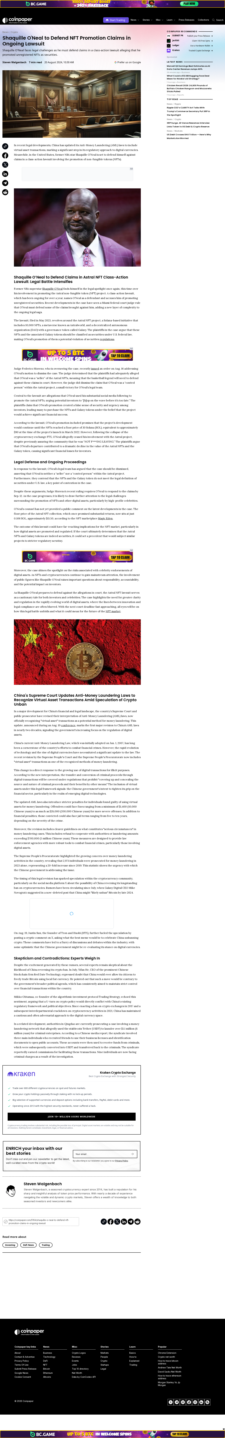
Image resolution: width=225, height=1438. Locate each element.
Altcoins (47, 1377)
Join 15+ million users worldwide (72, 1115)
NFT (45, 1364)
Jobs (74, 1364)
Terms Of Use (21, 1364)
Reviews (76, 1357)
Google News (21, 1373)
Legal (103, 1368)
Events (75, 1360)
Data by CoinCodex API (84, 1377)
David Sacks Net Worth (169, 1371)
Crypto (14, 32)
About (18, 1353)
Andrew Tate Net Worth (170, 1367)
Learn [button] (169, 20)
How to (133, 1357)
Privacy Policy (121, 1159)
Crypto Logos (79, 1353)
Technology (49, 1357)
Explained (134, 1360)
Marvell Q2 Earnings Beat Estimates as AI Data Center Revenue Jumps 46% (188, 68)
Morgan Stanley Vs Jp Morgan (169, 1383)
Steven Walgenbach (14, 62)
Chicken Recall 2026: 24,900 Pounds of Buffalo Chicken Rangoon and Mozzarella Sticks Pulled (189, 88)
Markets (178, 131)
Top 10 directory (80, 1368)
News (5, 32)
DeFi (45, 1360)
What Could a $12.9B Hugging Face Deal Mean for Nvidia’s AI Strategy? (188, 77)
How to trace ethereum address (169, 1377)
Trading (133, 1364)
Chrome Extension (167, 1353)
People (104, 1357)
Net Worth (77, 1373)
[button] (186, 20)
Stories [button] (146, 20)
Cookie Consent (23, 1377)
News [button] (133, 20)
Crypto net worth (166, 1357)
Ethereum (48, 1373)
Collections (203, 20)
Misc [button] (158, 20)
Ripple (177, 104)
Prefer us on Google (129, 62)
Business (47, 1353)
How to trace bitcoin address (168, 1362)
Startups (105, 1364)
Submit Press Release (25, 1368)
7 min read (35, 62)
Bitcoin (46, 1368)
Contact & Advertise (25, 1357)
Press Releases (186, 20)
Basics (132, 1353)
